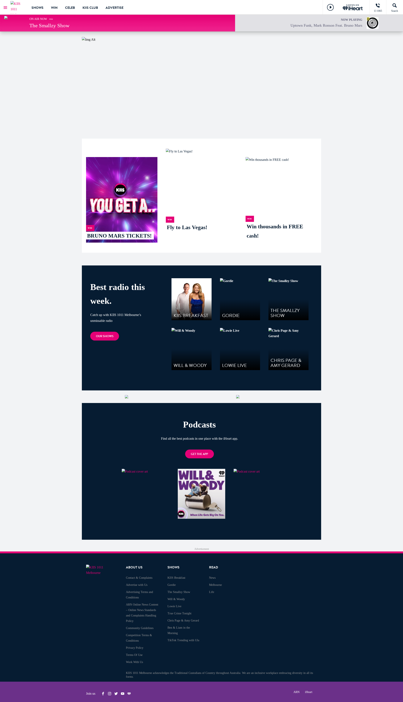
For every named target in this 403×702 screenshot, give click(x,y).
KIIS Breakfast (176, 577)
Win (54, 7)
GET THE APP (199, 454)
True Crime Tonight (179, 613)
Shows (37, 7)
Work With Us (134, 662)
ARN (296, 692)
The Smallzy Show (178, 592)
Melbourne (215, 584)
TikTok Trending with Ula (183, 640)
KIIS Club (90, 7)
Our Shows (105, 336)
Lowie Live (174, 606)
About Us (134, 567)
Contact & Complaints (139, 577)
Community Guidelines (139, 628)
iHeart (308, 692)
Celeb (70, 7)
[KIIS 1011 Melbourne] (17, 7)
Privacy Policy (134, 647)
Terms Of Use (134, 654)
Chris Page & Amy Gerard (183, 620)
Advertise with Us (136, 584)
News (212, 577)
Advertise (114, 7)
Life (211, 592)
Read (213, 567)
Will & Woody (176, 599)
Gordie (171, 584)
